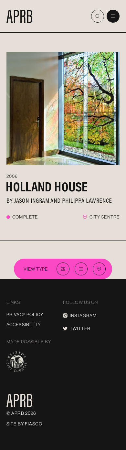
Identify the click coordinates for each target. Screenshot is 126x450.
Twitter (80, 328)
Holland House (47, 186)
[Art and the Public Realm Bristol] (19, 16)
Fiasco (33, 423)
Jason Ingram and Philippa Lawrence (63, 200)
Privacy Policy (24, 314)
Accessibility (23, 324)
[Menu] (113, 16)
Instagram (83, 315)
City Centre (104, 217)
